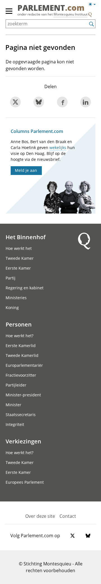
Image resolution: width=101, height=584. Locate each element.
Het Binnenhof (25, 237)
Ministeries (16, 297)
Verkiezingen (23, 441)
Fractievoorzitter (21, 375)
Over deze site (40, 516)
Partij (10, 278)
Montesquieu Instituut (71, 14)
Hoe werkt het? (19, 335)
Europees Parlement (25, 482)
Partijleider (16, 385)
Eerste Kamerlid (21, 345)
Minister (13, 404)
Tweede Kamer (20, 258)
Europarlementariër (24, 365)
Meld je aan (26, 170)
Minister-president (23, 395)
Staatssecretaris (21, 414)
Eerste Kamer (18, 268)
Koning (12, 307)
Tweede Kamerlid (22, 355)
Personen (19, 324)
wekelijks (57, 147)
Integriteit (15, 424)
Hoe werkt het (19, 248)
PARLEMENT (50, 8)
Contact (67, 516)
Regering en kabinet (24, 287)
